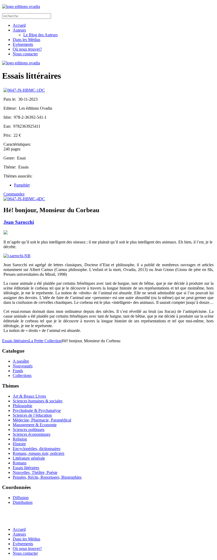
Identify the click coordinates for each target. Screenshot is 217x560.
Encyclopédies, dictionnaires (36, 448)
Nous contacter (25, 54)
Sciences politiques (28, 429)
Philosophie (22, 405)
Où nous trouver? (27, 49)
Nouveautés (23, 366)
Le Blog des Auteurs (40, 35)
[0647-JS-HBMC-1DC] (24, 90)
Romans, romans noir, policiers (38, 453)
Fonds (18, 370)
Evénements (23, 44)
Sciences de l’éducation (32, 415)
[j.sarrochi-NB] (16, 256)
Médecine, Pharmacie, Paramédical (42, 420)
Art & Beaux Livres (29, 396)
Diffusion (21, 497)
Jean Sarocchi (18, 222)
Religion (20, 439)
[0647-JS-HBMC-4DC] (24, 199)
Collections (22, 375)
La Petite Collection (45, 341)
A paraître (21, 361)
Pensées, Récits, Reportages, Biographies (47, 477)
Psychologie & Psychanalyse (37, 410)
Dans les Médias (26, 39)
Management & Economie (35, 425)
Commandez (14, 194)
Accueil (19, 25)
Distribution (23, 502)
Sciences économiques (31, 434)
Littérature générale (29, 458)
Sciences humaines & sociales (37, 401)
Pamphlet (22, 185)
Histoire (19, 444)
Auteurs (19, 30)
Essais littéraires (15, 341)
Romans (19, 463)
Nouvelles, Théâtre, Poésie (35, 472)
